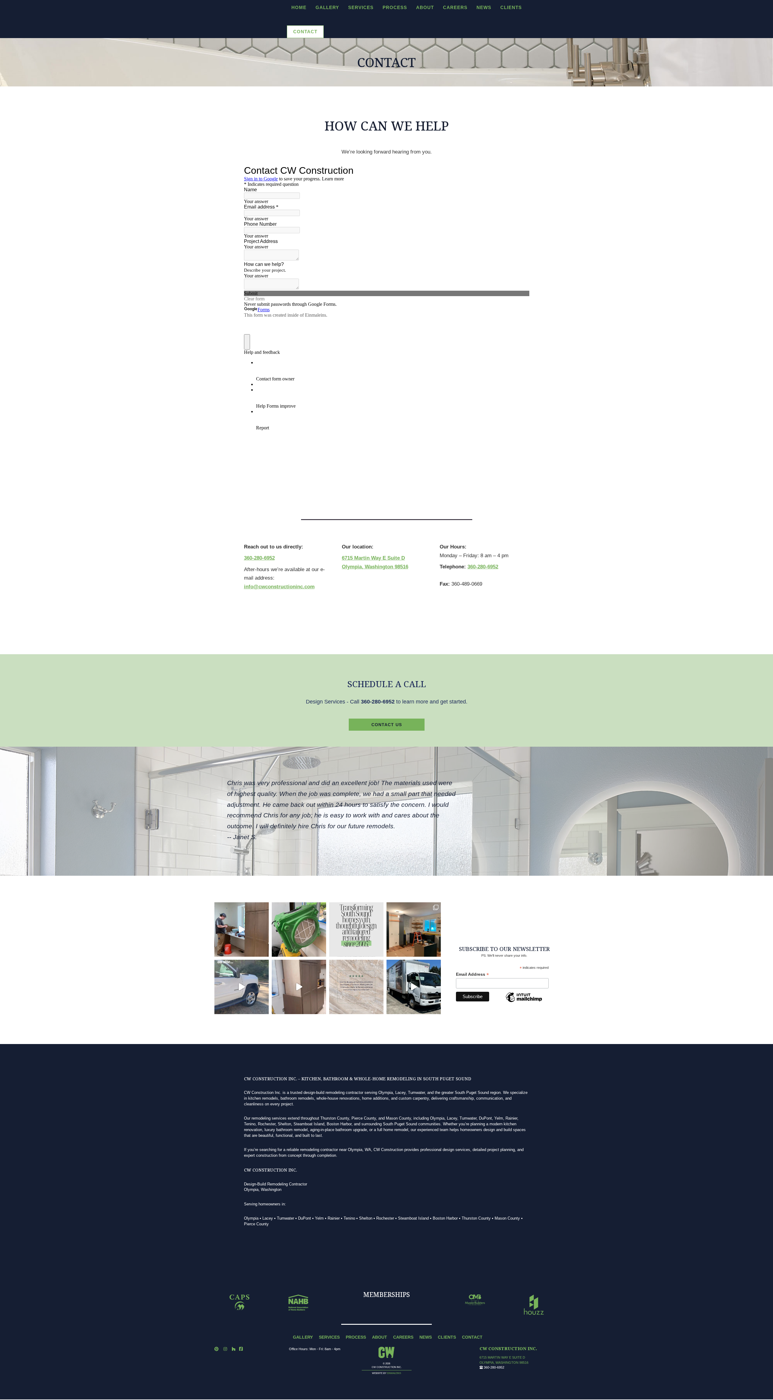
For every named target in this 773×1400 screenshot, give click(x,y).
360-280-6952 (259, 558)
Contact (305, 31)
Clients (511, 7)
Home (298, 7)
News (483, 7)
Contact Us (386, 724)
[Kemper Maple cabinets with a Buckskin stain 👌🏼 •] (299, 987)
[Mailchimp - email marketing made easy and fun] (524, 1002)
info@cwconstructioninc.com (279, 587)
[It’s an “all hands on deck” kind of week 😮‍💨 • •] (241, 929)
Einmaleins (394, 1373)
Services (361, 7)
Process (395, 7)
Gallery (327, 7)
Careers (455, 7)
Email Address (472, 974)
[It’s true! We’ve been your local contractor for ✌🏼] (356, 929)
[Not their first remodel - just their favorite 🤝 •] (356, 987)
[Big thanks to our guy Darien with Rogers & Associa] (413, 987)
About (425, 7)
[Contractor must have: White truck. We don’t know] (241, 987)
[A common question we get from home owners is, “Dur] (299, 929)
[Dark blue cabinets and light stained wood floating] (413, 929)
